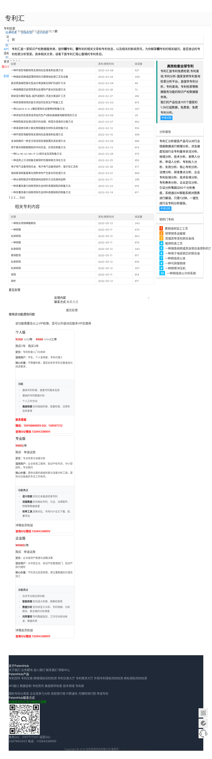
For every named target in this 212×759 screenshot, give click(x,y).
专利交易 (27, 678)
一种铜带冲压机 (175, 268)
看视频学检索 (53, 686)
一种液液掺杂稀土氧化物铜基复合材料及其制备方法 (39, 128)
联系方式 (60, 301)
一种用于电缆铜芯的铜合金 (182, 253)
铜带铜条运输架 (175, 233)
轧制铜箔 (16, 236)
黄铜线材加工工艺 (176, 228)
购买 (18, 452)
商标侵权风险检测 (135, 678)
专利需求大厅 (84, 678)
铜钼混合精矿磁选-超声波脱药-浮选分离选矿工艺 (38, 96)
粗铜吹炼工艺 (174, 243)
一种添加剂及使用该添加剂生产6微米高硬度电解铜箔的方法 (44, 115)
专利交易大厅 (66, 678)
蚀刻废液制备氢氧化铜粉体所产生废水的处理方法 (38, 173)
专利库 (21, 31)
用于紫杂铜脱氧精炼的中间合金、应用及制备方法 (38, 147)
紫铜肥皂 (16, 255)
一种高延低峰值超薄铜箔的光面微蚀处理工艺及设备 (39, 76)
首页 (11, 31)
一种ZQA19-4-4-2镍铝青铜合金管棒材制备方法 (38, 108)
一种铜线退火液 (175, 258)
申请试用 (166, 117)
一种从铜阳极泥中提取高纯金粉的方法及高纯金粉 (38, 179)
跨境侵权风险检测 (45, 678)
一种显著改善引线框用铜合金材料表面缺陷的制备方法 (41, 185)
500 (22, 197)
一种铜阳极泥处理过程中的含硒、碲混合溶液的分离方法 (42, 121)
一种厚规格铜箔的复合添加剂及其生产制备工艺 (37, 102)
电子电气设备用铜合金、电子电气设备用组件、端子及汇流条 (44, 166)
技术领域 (69, 686)
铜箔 (13, 274)
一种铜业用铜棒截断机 (23, 223)
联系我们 (52, 670)
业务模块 (27, 670)
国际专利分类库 (19, 693)
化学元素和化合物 (40, 31)
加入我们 (39, 670)
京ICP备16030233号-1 (134, 749)
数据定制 (25, 686)
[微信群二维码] (203, 713)
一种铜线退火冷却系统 (181, 273)
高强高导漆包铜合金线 (179, 238)
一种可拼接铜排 (175, 263)
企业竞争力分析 (40, 693)
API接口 (14, 686)
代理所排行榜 (87, 693)
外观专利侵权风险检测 (108, 678)
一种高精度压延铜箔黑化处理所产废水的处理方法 (38, 89)
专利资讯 (38, 686)
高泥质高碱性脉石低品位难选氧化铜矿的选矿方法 (38, 83)
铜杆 (13, 281)
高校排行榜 (58, 693)
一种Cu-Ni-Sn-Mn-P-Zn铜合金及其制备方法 (36, 153)
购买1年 (21, 346)
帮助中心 (64, 670)
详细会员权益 (24, 525)
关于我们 (14, 670)
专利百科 (14, 678)
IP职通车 (72, 693)
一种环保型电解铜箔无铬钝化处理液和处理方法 (37, 70)
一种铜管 (16, 229)
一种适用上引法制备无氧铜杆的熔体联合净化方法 (38, 160)
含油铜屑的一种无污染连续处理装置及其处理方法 (38, 141)
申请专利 (102, 693)
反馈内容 (60, 297)
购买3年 (33, 346)
